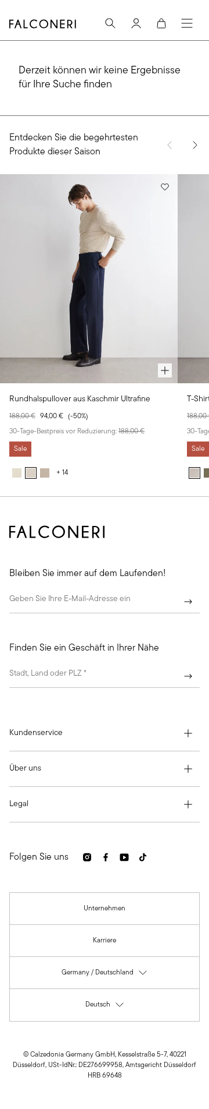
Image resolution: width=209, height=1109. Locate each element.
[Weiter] (188, 601)
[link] (104, 908)
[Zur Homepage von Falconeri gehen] (42, 24)
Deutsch (105, 1007)
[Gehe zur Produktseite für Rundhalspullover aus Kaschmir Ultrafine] (89, 278)
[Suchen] (110, 23)
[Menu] (187, 23)
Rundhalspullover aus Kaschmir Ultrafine (79, 399)
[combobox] (104, 676)
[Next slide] (195, 145)
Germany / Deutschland (105, 975)
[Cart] (161, 23)
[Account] (136, 23)
